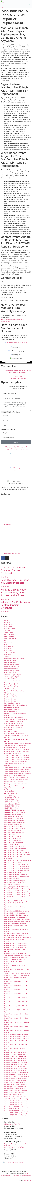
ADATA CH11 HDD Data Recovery (15, 1082)
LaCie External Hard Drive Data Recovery (17, 937)
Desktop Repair (9, 636)
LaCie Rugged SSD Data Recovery (15, 1086)
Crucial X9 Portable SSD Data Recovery (17, 889)
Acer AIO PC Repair (10, 796)
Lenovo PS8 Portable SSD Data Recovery (17, 1038)
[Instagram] (7, 558)
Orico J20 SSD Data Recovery (14, 1095)
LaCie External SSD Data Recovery (15, 1084)
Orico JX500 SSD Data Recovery (15, 1097)
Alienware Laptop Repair (12, 681)
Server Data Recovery (11, 711)
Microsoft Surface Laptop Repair (15, 691)
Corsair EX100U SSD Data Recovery (16, 1109)
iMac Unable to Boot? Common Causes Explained (13, 570)
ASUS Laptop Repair (10, 689)
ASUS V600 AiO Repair (11, 798)
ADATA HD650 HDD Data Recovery (15, 953)
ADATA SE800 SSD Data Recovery (15, 1058)
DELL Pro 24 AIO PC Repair (13, 862)
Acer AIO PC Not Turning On (13, 816)
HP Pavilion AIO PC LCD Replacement (16, 877)
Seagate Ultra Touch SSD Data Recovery (17, 921)
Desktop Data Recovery (12, 709)
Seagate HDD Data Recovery (13, 717)
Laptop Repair (8, 624)
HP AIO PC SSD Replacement (13, 842)
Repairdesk (7, 654)
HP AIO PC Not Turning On (12, 836)
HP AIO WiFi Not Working (12, 840)
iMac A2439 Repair (10, 701)
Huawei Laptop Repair (11, 671)
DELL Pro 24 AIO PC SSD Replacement (16, 868)
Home (6, 620)
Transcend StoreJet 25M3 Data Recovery (17, 767)
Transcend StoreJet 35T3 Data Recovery (17, 774)
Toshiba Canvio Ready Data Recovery (16, 757)
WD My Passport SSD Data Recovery (16, 887)
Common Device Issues (11, 667)
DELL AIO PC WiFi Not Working (14, 832)
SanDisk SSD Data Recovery (13, 782)
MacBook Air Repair (10, 697)
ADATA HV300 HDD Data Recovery (15, 943)
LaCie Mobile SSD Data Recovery (15, 1089)
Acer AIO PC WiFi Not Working (14, 820)
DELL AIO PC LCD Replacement (14, 828)
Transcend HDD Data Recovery (14, 725)
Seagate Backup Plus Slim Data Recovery (17, 743)
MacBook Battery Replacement (14, 733)
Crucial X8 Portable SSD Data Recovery (17, 895)
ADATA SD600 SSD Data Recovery (15, 1062)
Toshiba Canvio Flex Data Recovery (15, 761)
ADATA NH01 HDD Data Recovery (15, 1080)
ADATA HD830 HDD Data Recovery (15, 1078)
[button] (29, 4)
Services (7, 630)
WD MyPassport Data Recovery (14, 747)
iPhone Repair (8, 646)
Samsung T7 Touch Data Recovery (15, 784)
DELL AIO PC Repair (10, 794)
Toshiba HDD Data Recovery (13, 721)
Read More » (5, 577)
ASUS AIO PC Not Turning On (13, 814)
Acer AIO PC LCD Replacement (14, 818)
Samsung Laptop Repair (12, 683)
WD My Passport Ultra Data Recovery (16, 749)
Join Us (6, 656)
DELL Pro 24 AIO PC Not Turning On (16, 864)
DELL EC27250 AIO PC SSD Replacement (17, 860)
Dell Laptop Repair (10, 662)
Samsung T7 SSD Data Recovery (14, 776)
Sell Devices (8, 650)
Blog (5, 644)
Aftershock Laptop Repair (12, 675)
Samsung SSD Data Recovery (13, 723)
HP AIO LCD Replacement (12, 838)
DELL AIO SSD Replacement (13, 830)
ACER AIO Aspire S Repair (12, 802)
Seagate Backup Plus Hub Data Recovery (17, 955)
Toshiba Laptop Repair (11, 677)
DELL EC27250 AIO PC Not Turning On (16, 852)
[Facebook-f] (3, 558)
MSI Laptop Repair (10, 673)
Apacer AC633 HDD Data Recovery (15, 1105)
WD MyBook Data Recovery (13, 753)
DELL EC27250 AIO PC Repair (14, 850)
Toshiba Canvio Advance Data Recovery (17, 759)
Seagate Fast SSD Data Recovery (15, 923)
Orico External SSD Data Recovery (15, 1091)
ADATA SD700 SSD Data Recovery (15, 1064)
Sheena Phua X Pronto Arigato (14, 658)
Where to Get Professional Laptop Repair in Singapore (15, 605)
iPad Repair (8, 648)
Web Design (27, 1180)
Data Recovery (9, 634)
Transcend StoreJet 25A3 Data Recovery (17, 769)
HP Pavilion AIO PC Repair (12, 872)
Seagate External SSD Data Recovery (16, 917)
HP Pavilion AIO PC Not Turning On (15, 874)
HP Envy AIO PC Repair (11, 879)
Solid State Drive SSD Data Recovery (16, 705)
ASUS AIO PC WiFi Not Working (14, 812)
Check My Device (10, 638)
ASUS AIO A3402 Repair (12, 806)
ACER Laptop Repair (10, 679)
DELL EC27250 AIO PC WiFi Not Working (17, 854)
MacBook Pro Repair (10, 695)
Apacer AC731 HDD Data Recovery (15, 1113)
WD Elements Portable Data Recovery (16, 751)
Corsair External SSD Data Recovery (16, 1107)
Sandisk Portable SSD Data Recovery (16, 778)
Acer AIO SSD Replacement (13, 824)
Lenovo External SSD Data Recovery (16, 1034)
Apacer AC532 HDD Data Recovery (15, 1103)
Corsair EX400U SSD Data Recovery (16, 1111)
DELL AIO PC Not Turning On (13, 826)
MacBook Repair (9, 628)
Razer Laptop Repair (10, 669)
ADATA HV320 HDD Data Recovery (15, 945)
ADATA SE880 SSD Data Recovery (15, 1060)
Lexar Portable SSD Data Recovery (15, 901)
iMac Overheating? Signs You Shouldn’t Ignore (15, 581)
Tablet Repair (8, 632)
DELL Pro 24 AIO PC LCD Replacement (17, 866)
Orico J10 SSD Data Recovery (14, 1093)
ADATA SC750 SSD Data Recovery (15, 1068)
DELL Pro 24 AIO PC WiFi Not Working (16, 870)
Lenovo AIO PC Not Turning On (14, 846)
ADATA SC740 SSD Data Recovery (15, 1070)
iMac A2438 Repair (10, 699)
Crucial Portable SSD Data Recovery (16, 891)
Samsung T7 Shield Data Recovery (15, 786)
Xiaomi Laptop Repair (11, 687)
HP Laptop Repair (10, 660)
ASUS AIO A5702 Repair (12, 800)
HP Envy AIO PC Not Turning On (14, 881)
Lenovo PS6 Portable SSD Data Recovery (17, 1036)
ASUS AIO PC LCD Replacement (14, 810)
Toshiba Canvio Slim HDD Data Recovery (17, 973)
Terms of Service (9, 652)
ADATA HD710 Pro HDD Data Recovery (17, 975)
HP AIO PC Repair (10, 834)
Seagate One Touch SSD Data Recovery (17, 919)
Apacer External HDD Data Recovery (16, 1099)
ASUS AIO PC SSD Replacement (14, 822)
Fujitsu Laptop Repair (11, 685)
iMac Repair (8, 626)
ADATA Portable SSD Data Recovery (16, 933)
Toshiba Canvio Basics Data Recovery (16, 755)
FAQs (6, 640)
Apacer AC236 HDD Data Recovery (15, 1101)
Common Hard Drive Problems (14, 935)
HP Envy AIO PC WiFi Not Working (15, 883)
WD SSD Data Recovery (12, 885)
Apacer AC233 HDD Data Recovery (15, 1115)
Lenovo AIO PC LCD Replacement (15, 848)
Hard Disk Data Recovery (12, 703)
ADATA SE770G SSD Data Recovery (15, 1056)
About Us (7, 622)
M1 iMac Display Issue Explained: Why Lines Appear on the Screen (13, 592)
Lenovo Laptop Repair (11, 664)
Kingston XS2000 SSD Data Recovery (16, 915)
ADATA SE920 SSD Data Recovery (15, 1052)
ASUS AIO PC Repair (10, 792)
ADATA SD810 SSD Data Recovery (15, 1066)
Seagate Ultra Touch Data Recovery (15, 745)
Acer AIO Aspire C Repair (12, 804)
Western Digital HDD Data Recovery (16, 719)
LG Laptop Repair (10, 693)
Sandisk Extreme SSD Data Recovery (16, 780)
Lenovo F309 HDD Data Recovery (15, 959)
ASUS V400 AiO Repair (11, 808)
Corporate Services (10, 731)
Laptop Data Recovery (11, 707)
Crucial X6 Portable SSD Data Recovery (17, 893)
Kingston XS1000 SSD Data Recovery (16, 913)
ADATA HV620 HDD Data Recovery (15, 1074)
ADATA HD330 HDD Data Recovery (15, 947)
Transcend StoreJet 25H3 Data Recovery (17, 772)
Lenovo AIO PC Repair (11, 844)
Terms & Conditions (12, 1175)
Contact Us (8, 642)
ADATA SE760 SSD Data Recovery (15, 1054)
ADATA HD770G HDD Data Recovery (16, 1072)
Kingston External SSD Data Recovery (16, 911)
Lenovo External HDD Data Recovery (16, 957)
